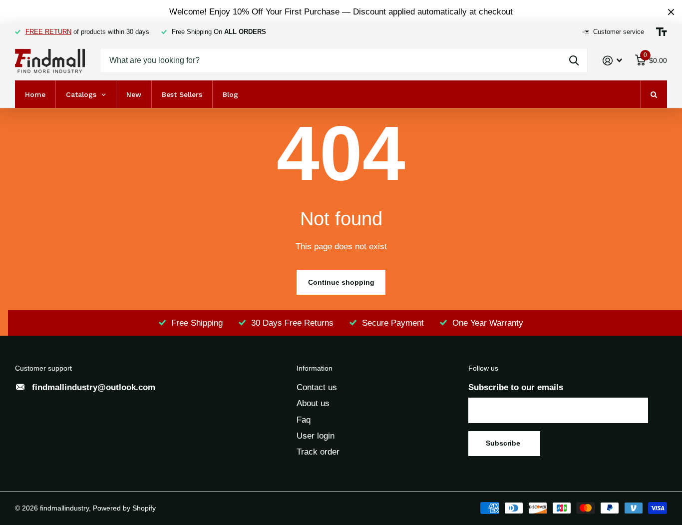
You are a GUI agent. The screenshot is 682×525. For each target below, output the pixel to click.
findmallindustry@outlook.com (93, 387)
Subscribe (504, 443)
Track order (318, 452)
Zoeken (574, 60)
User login (316, 436)
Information (315, 368)
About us (313, 403)
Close (671, 11)
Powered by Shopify (124, 508)
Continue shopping (341, 282)
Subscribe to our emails (515, 387)
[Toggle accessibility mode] (661, 31)
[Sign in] (613, 60)
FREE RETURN (48, 31)
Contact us (317, 387)
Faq (304, 420)
